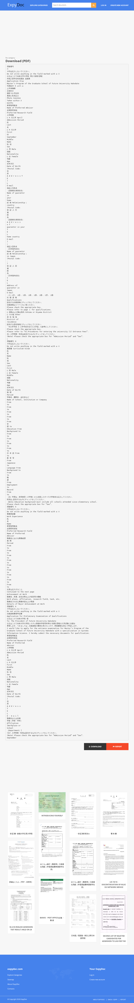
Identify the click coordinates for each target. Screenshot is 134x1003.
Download (96, 746)
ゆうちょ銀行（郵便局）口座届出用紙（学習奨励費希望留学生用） (52, 867)
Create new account (97, 979)
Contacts (10, 989)
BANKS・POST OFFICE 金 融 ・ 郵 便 (52, 919)
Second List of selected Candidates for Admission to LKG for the (114, 938)
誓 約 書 (114, 833)
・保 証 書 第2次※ (83, 833)
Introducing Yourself (52, 815)
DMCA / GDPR (112, 1000)
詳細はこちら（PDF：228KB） (21, 882)
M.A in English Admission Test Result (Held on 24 (21, 928)
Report (118, 746)
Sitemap (10, 979)
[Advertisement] (67, 34)
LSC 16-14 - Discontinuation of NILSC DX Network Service (114, 884)
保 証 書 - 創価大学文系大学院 (21, 833)
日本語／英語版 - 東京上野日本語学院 (83, 936)
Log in (92, 975)
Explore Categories (14, 975)
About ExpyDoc (13, 984)
